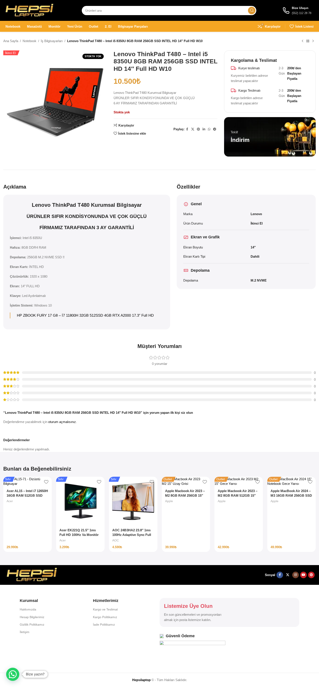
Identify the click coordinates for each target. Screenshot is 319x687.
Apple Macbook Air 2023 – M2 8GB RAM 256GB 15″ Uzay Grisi (185, 495)
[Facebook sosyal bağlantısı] (187, 129)
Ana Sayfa (10, 41)
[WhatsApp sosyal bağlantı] (209, 129)
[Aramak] (251, 10)
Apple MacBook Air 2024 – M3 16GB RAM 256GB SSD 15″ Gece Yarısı (291, 495)
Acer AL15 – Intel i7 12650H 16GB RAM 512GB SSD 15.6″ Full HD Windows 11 (27, 495)
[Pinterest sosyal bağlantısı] (198, 129)
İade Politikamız (104, 624)
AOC (115, 540)
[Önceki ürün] (302, 41)
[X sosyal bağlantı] (193, 129)
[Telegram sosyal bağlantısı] (214, 129)
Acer (10, 501)
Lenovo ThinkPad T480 (60, 205)
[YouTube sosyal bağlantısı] (303, 575)
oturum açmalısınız (62, 422)
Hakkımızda (28, 609)
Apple (169, 501)
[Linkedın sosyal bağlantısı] (204, 129)
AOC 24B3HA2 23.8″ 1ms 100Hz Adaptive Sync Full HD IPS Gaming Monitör (131, 534)
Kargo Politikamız (105, 617)
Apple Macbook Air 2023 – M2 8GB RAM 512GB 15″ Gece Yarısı (237, 495)
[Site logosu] (29, 10)
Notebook (29, 41)
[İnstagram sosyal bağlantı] (295, 575)
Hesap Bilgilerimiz (32, 617)
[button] (12, 674)
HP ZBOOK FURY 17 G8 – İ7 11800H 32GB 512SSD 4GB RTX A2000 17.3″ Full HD (85, 315)
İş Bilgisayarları (52, 41)
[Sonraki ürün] (313, 41)
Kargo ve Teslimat (105, 609)
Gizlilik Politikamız (32, 624)
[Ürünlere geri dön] (307, 41)
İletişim (24, 632)
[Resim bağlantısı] (31, 574)
